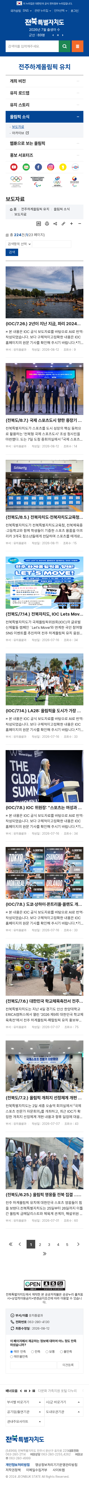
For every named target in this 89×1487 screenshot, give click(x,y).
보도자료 (18, 127)
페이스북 (38, 167)
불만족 (68, 1352)
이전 (53, 35)
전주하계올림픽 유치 (35, 209)
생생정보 (75, 167)
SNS (26, 10)
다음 (62, 35)
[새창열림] (16, 178)
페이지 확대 (71, 223)
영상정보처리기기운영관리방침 (56, 1465)
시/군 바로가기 (56, 1402)
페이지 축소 (79, 223)
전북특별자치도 (44, 21)
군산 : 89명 (37, 35)
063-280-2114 (16, 1454)
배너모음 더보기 (34, 1391)
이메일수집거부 (36, 1470)
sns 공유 (55, 223)
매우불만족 (21, 1357)
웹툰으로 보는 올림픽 (27, 143)
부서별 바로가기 (18, 1402)
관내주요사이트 (17, 1422)
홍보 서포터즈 (21, 155)
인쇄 (47, 223)
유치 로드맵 (19, 93)
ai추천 (38, 223)
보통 (52, 1352)
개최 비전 (18, 81)
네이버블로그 (26, 167)
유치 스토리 (19, 104)
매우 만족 (20, 1352)
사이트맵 (59, 1470)
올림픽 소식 (19, 116)
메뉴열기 (77, 46)
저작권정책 (13, 1470)
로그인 (74, 11)
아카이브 (20, 133)
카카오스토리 (63, 167)
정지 (58, 35)
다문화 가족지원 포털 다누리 (57, 1391)
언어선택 (59, 10)
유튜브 (13, 167)
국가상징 (15, 11)
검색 (64, 46)
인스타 (50, 167)
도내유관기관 (55, 1412)
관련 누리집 (41, 10)
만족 (37, 1352)
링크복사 (63, 223)
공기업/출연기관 (18, 1412)
